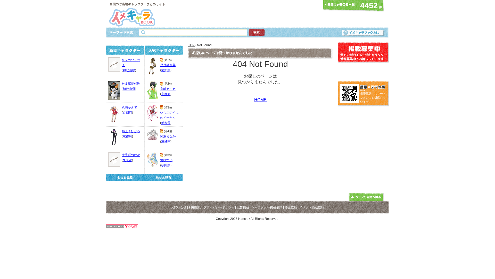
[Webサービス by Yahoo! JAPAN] (122, 227)
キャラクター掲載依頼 (266, 207)
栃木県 (165, 123)
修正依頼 (291, 207)
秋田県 (165, 165)
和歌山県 (129, 70)
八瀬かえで (129, 107)
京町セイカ (168, 89)
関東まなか (168, 136)
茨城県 (165, 141)
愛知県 (165, 70)
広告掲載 (243, 207)
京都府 (127, 112)
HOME (260, 100)
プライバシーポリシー (218, 207)
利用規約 (195, 207)
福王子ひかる (131, 131)
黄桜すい (166, 160)
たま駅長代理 (131, 84)
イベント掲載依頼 (311, 207)
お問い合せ (178, 207)
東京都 (127, 160)
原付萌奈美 (168, 65)
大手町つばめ (131, 155)
